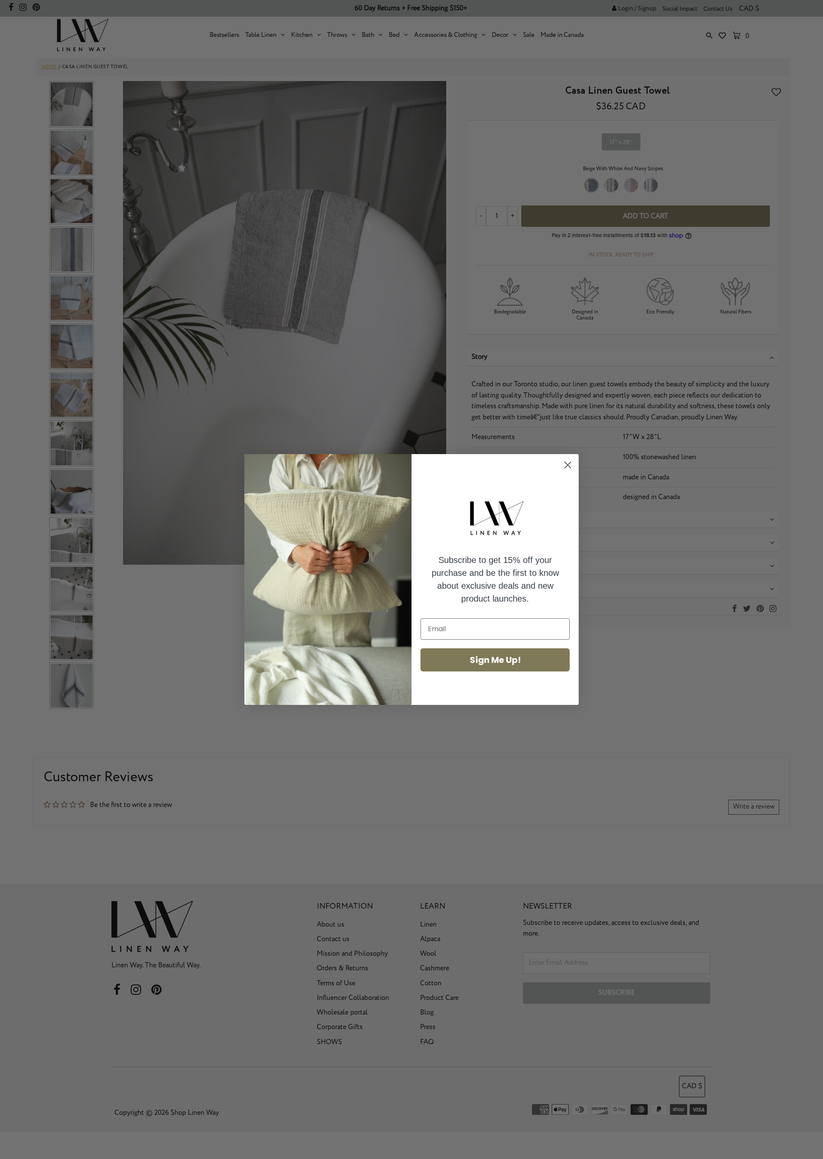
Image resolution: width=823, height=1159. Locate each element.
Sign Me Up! (495, 660)
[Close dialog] (567, 465)
